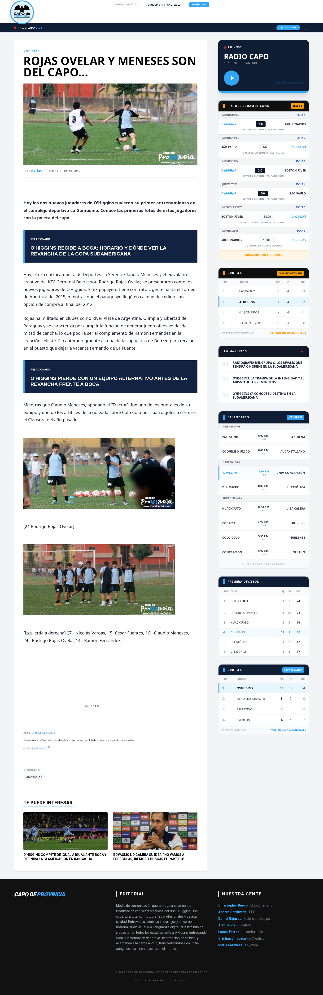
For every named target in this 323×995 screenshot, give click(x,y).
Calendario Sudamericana (288, 333)
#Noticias (34, 777)
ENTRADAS (199, 4)
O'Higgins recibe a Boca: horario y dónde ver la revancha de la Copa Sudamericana (98, 250)
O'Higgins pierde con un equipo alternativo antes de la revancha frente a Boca (109, 381)
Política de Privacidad (150, 980)
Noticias (31, 51)
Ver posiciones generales (288, 729)
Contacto (181, 980)
